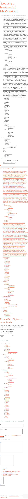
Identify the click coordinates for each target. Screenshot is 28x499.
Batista (7, 390)
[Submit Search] (13, 335)
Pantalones (10, 375)
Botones (7, 356)
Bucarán (7, 394)
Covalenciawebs (3, 497)
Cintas (6, 357)
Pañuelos (7, 350)
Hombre (7, 372)
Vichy (6, 417)
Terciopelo (7, 414)
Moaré (6, 405)
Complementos (6, 343)
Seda (6, 412)
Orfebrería (7, 349)
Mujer (6, 376)
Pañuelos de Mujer (12, 353)
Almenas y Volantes (12, 378)
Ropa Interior (11, 382)
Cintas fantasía (11, 358)
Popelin (7, 410)
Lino (6, 403)
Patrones (5, 369)
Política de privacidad (16, 435)
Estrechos (7, 398)
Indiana (7, 399)
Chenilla (7, 395)
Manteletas (7, 346)
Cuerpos (10, 373)
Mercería (5, 354)
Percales (7, 408)
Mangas (10, 380)
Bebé (6, 371)
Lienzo (6, 402)
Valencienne (10, 368)
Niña (6, 383)
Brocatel (7, 393)
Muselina (10, 364)
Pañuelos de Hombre (12, 352)
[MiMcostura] (14, 7)
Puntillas (7, 361)
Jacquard (7, 401)
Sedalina (7, 413)
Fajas (6, 345)
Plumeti (7, 409)
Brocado (7, 391)
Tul (9, 367)
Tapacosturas (11, 360)
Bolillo (9, 363)
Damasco (7, 397)
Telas (4, 388)
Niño (6, 387)
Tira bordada (11, 365)
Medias (7, 348)
